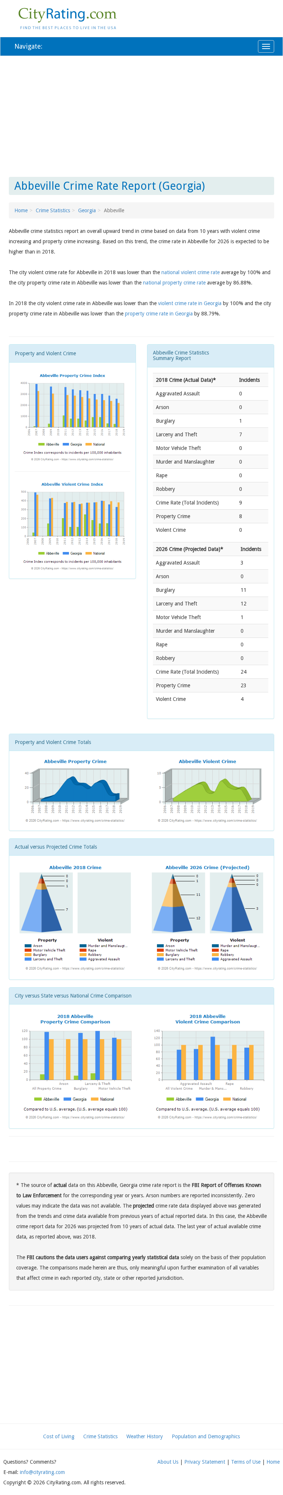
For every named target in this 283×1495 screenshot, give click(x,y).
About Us (167, 1462)
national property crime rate (174, 283)
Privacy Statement (204, 1462)
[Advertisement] (141, 115)
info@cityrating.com (42, 1472)
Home (21, 210)
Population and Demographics (206, 1436)
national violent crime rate (190, 272)
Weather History (144, 1436)
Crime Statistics (53, 210)
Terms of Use (246, 1462)
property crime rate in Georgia (159, 314)
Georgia (87, 210)
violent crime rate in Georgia (189, 303)
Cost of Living (58, 1436)
